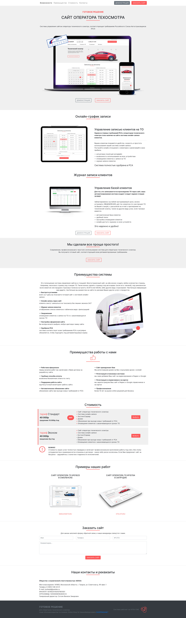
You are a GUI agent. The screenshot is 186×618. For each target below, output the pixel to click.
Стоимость (73, 3)
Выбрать (136, 417)
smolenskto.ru (65, 514)
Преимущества (60, 3)
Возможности (46, 3)
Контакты (83, 3)
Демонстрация (122, 3)
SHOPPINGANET (102, 612)
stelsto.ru (120, 514)
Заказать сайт (139, 3)
